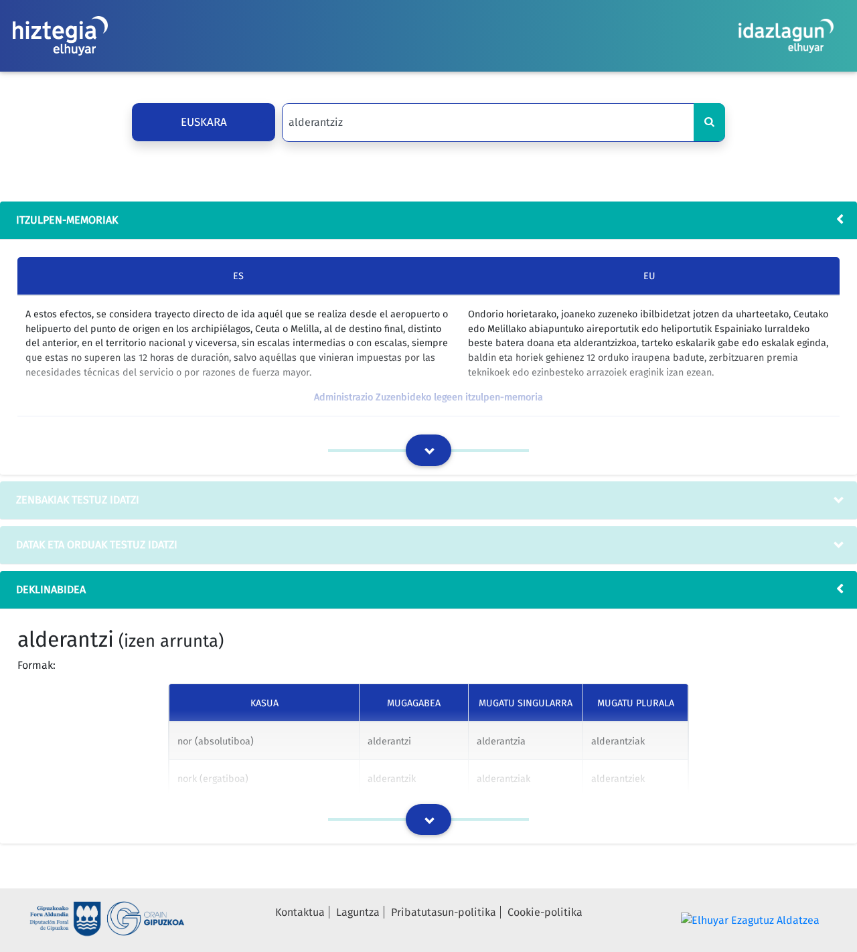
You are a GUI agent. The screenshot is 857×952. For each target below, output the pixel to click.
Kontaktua (300, 912)
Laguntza (358, 912)
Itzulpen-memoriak (67, 220)
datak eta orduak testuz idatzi (96, 544)
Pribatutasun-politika (443, 912)
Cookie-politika (545, 912)
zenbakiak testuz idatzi (77, 499)
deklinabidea (51, 589)
